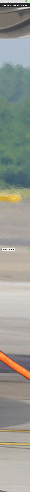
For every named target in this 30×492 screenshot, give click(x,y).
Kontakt (26, 5)
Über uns (8, 5)
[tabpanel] (15, 249)
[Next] (2, 249)
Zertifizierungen (20, 5)
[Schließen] (27, 1)
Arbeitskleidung (4, 5)
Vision (23, 5)
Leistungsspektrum (15, 5)
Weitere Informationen (9, 2)
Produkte (11, 5)
